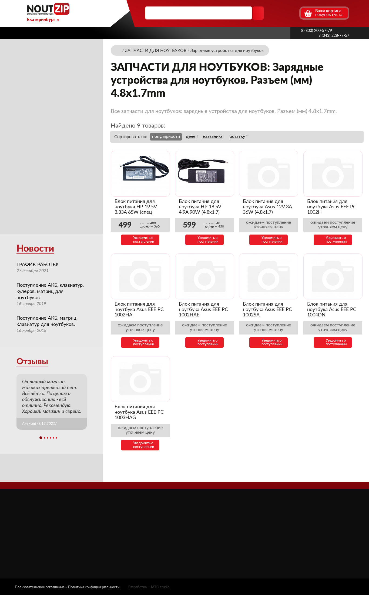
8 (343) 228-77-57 (333, 36)
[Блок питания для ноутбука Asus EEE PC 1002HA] (140, 276)
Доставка (128, 33)
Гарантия (236, 33)
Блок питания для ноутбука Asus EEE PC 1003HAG (139, 412)
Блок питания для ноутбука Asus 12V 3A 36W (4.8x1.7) (267, 207)
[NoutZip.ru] (48, 13)
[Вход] (285, 13)
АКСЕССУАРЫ (213, 518)
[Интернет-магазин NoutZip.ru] (118, 50)
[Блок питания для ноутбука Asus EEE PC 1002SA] (268, 276)
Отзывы (32, 361)
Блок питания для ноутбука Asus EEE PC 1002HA (139, 309)
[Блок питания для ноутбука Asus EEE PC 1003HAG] (140, 379)
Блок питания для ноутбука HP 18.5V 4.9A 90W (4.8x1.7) (200, 207)
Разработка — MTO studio (148, 587)
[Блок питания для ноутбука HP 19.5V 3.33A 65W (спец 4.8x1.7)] (140, 174)
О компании (94, 33)
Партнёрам (159, 33)
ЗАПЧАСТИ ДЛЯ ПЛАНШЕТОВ (230, 534)
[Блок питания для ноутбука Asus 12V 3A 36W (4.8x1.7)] (268, 174)
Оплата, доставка (198, 33)
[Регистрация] (294, 13)
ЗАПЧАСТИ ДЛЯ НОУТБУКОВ (228, 526)
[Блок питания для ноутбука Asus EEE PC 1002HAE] (204, 276)
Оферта (137, 548)
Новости (35, 248)
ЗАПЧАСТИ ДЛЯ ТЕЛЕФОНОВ (229, 542)
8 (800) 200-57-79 (316, 31)
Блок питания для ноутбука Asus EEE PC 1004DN (331, 309)
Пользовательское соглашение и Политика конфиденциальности (67, 587)
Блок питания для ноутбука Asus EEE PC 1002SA (267, 309)
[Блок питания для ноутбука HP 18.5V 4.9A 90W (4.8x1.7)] (205, 174)
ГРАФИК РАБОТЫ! (37, 264)
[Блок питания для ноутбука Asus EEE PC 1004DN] (333, 276)
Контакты (265, 33)
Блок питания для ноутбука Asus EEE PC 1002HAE (203, 309)
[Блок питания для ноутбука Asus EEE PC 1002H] (333, 174)
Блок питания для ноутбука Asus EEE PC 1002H (331, 207)
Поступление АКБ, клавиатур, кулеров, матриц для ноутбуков (50, 291)
